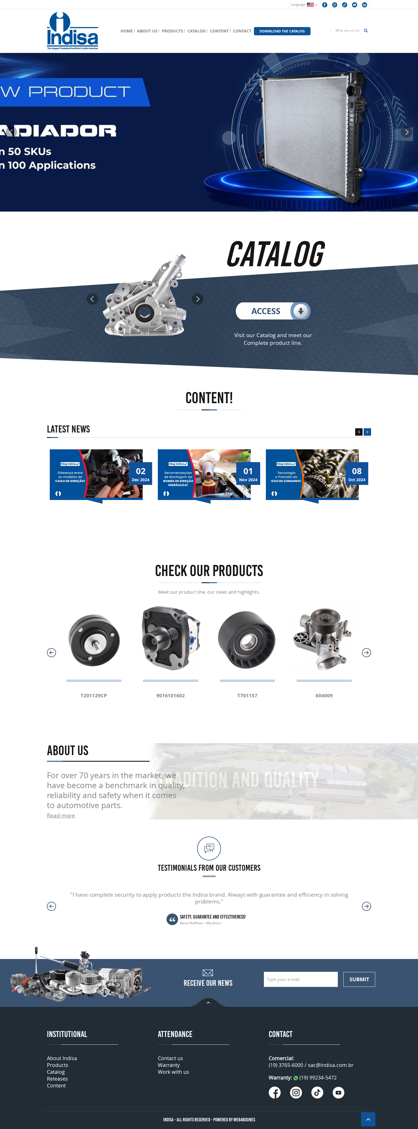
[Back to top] (208, 1001)
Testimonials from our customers (209, 867)
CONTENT (219, 31)
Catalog (56, 1071)
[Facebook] (324, 4)
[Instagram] (334, 4)
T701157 (247, 695)
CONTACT (242, 31)
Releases (57, 1078)
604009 (324, 695)
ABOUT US (147, 31)
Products (57, 1065)
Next (367, 432)
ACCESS (265, 310)
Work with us (173, 1071)
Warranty (169, 1065)
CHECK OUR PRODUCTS (209, 570)
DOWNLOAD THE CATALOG (282, 31)
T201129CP (94, 695)
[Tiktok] (344, 4)
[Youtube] (354, 4)
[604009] (324, 638)
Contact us (170, 1058)
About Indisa (62, 1058)
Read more (61, 815)
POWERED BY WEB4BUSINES (234, 1119)
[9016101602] (170, 638)
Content (56, 1085)
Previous (359, 432)
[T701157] (247, 638)
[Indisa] (72, 30)
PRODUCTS (172, 31)
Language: (299, 4)
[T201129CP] (93, 638)
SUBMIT (359, 979)
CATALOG (196, 31)
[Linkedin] (364, 4)
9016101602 (170, 695)
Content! (209, 397)
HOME (127, 31)
